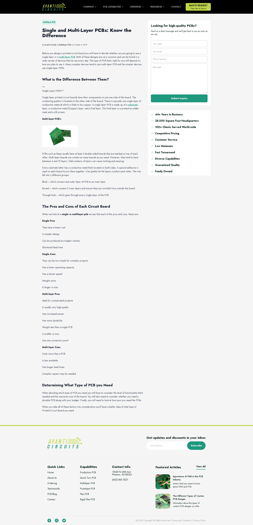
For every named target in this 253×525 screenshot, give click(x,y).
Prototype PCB (87, 488)
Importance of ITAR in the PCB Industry (188, 478)
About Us (52, 478)
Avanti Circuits (50, 44)
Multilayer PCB (65, 44)
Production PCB (88, 472)
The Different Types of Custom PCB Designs (188, 497)
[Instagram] (57, 520)
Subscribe (196, 445)
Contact (176, 6)
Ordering (52, 483)
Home (50, 472)
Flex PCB (84, 494)
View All (201, 466)
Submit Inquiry (179, 98)
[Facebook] (49, 520)
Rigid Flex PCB (87, 499)
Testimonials (53, 488)
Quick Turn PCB (88, 478)
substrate (133, 105)
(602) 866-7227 (120, 479)
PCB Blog (52, 494)
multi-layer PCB (67, 57)
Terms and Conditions (181, 520)
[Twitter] (64, 520)
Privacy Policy (199, 520)
